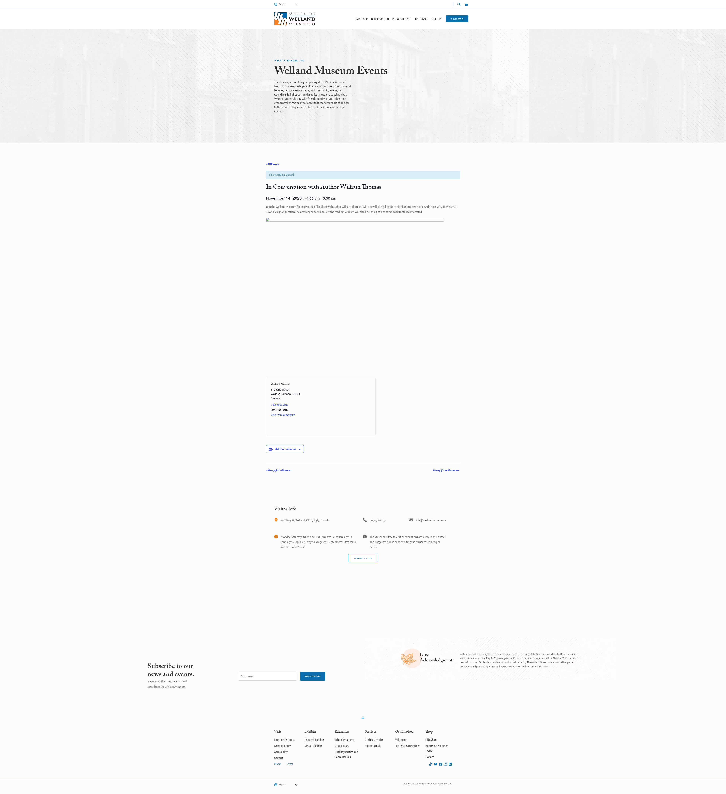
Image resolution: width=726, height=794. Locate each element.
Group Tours (342, 746)
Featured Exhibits (314, 739)
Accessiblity (281, 752)
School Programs (344, 739)
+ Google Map (279, 405)
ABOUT (362, 19)
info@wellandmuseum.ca (431, 520)
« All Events (272, 164)
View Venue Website (283, 415)
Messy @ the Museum (279, 470)
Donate (457, 19)
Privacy (277, 764)
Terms (290, 764)
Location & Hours (284, 739)
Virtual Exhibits (313, 746)
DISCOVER (380, 19)
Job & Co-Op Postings (407, 746)
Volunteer (400, 739)
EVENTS (422, 19)
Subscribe (312, 677)
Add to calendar (285, 449)
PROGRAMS (402, 19)
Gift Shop (431, 739)
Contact (278, 758)
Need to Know (282, 746)
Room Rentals (373, 746)
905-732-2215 (377, 520)
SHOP (436, 19)
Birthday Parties (374, 739)
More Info (363, 559)
